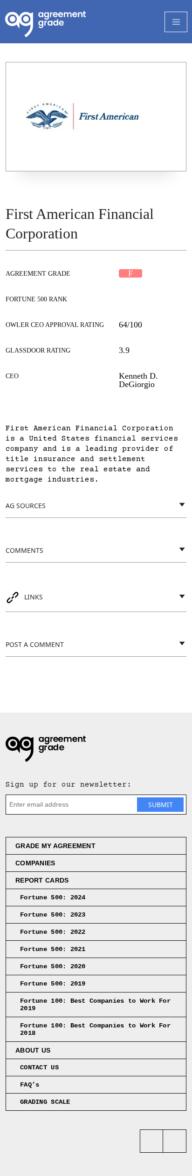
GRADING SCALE (45, 1102)
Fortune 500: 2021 (53, 949)
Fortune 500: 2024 (53, 897)
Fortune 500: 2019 (53, 983)
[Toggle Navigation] (176, 22)
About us (32, 1050)
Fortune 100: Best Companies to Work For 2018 (95, 1029)
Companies (35, 863)
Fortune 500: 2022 (53, 932)
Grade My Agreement (55, 846)
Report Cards (42, 880)
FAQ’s (29, 1084)
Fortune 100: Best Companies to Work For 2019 (95, 1004)
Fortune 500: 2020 (53, 966)
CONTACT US (39, 1067)
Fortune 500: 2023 (53, 914)
